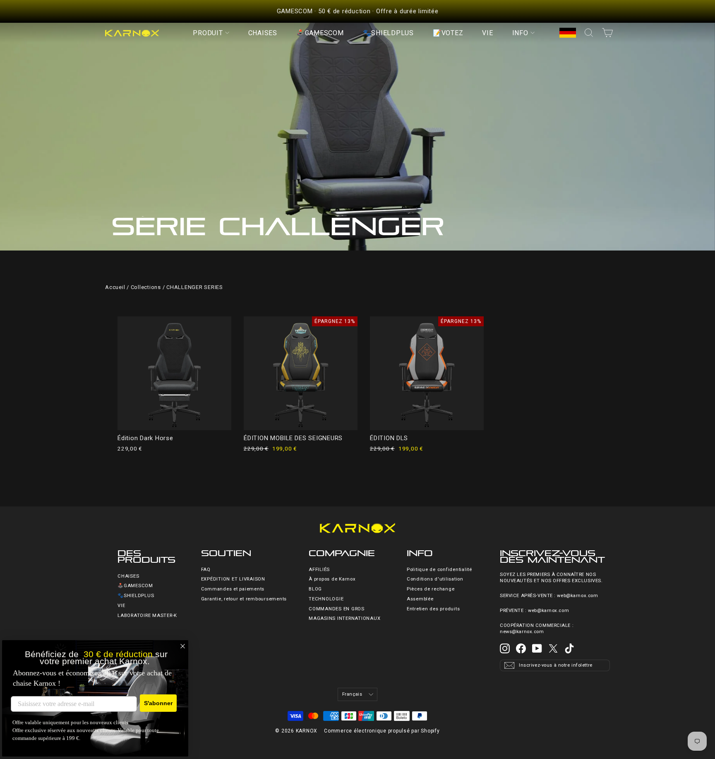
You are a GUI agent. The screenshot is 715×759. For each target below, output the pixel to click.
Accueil (115, 287)
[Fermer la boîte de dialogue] (182, 646)
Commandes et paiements (233, 589)
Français (352, 694)
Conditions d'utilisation (435, 579)
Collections (146, 287)
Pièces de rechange (431, 589)
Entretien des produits (433, 609)
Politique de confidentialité (439, 569)
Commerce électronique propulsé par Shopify (382, 731)
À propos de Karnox (332, 579)
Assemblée (420, 599)
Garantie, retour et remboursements (244, 599)
